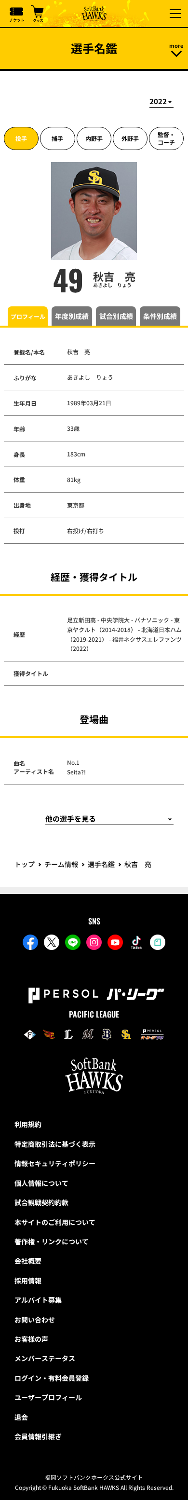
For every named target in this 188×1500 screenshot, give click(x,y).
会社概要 (27, 1261)
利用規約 (27, 1124)
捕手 (57, 138)
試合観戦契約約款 (41, 1202)
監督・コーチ (166, 138)
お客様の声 (31, 1339)
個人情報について (41, 1183)
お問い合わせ (34, 1319)
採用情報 (27, 1280)
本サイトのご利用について (54, 1222)
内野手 (94, 138)
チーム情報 (61, 864)
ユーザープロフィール (48, 1397)
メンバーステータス (44, 1358)
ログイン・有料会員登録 (51, 1378)
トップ (24, 864)
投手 (21, 138)
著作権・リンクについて (51, 1241)
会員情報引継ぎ (38, 1436)
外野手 (130, 138)
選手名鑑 (101, 864)
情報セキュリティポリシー (54, 1163)
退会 (21, 1417)
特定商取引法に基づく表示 (54, 1144)
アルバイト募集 (38, 1300)
